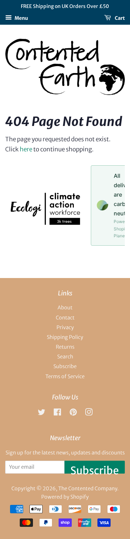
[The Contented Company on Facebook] (57, 413)
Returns (65, 347)
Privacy (65, 327)
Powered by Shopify (65, 497)
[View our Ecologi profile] (45, 223)
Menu (21, 18)
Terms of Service (65, 376)
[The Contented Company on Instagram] (89, 413)
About (65, 307)
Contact (65, 318)
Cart (119, 18)
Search (65, 357)
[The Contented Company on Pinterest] (73, 413)
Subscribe (65, 366)
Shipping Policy (65, 337)
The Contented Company (87, 488)
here (26, 149)
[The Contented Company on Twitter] (41, 413)
